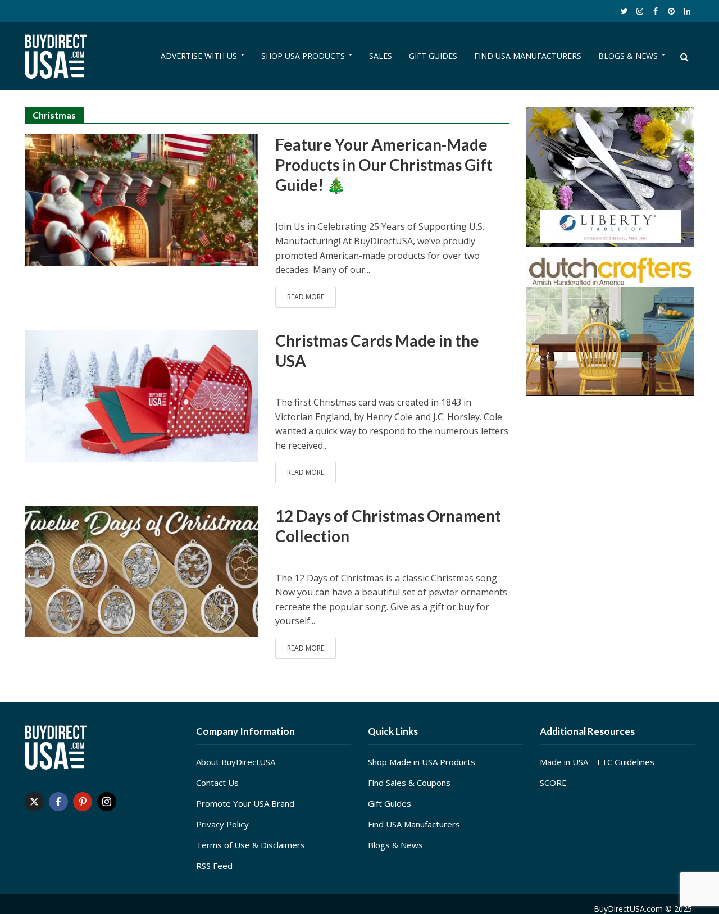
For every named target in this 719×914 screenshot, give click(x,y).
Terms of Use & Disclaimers (250, 845)
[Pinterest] (82, 801)
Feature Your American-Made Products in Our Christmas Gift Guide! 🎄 (384, 164)
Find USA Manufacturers (414, 824)
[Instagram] (106, 801)
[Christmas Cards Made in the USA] (141, 395)
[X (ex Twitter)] (34, 801)
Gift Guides (389, 803)
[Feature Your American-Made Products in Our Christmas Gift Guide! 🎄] (141, 199)
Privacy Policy (222, 824)
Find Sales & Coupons (409, 782)
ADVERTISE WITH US (199, 56)
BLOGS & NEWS (628, 56)
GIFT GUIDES (433, 56)
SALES (380, 56)
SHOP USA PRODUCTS (303, 56)
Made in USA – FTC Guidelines (597, 761)
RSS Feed (214, 865)
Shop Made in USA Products (421, 761)
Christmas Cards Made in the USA (377, 350)
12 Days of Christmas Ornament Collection (388, 525)
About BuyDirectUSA (235, 761)
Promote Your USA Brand (245, 803)
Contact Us (217, 782)
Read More (305, 297)
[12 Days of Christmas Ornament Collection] (141, 571)
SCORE (553, 782)
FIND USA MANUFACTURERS (527, 56)
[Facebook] (58, 801)
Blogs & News (395, 845)
